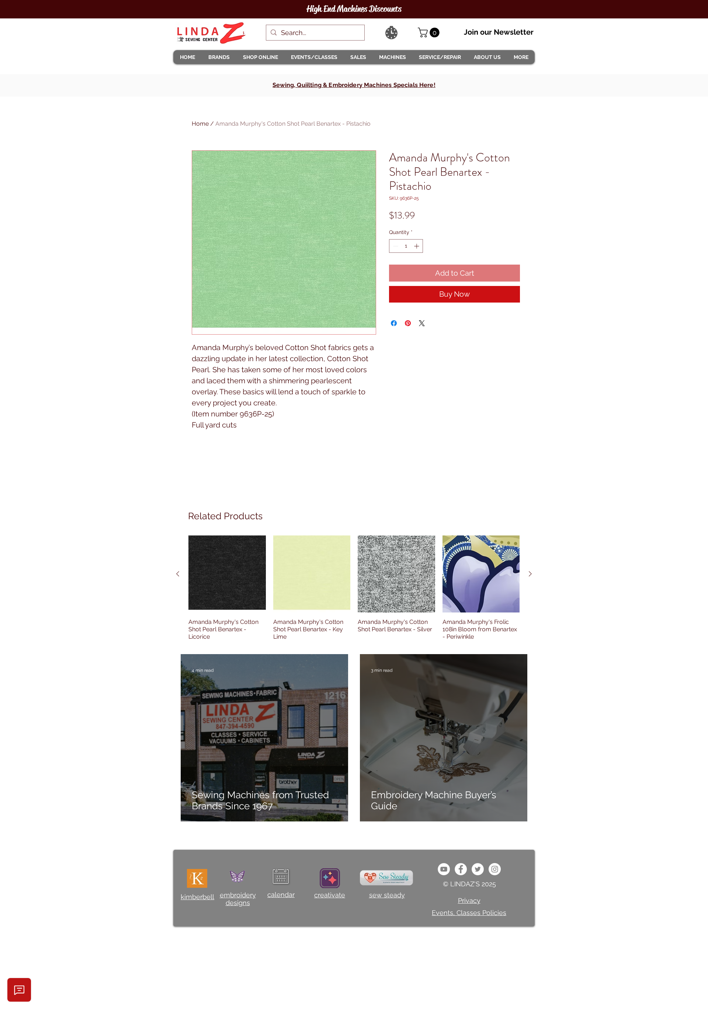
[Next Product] (530, 573)
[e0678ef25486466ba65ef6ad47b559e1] (461, 869)
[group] (354, 588)
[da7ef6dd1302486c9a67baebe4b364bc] (495, 869)
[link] (430, 33)
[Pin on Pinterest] (407, 323)
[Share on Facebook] (393, 323)
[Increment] (417, 246)
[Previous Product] (177, 573)
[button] (218, 57)
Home (200, 123)
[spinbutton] (406, 246)
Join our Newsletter (499, 32)
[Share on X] (421, 323)
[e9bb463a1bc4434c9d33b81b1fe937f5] (444, 869)
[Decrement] (394, 246)
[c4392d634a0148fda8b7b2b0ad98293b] (478, 869)
